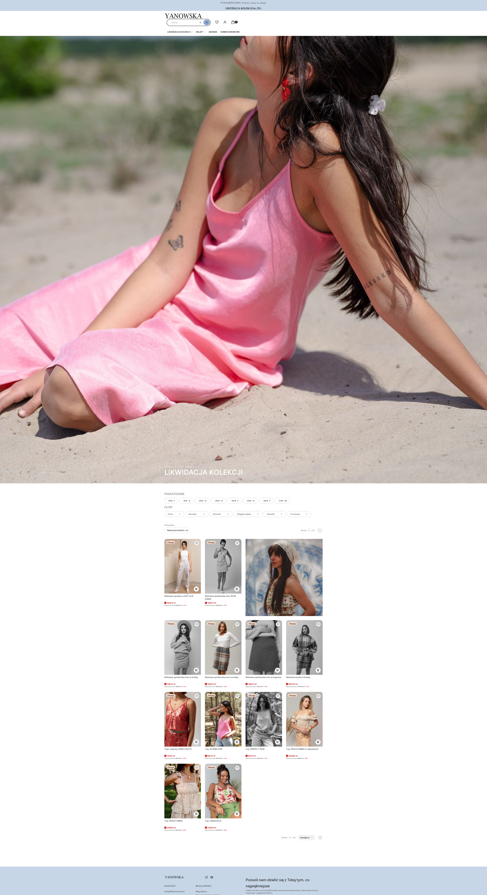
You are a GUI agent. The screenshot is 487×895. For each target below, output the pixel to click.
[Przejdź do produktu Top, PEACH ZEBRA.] (182, 791)
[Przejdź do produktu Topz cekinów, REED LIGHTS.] (182, 719)
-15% (186, 500)
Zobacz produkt (196, 589)
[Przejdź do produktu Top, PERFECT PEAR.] (264, 719)
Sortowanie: (169, 525)
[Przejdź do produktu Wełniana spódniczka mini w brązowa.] (264, 647)
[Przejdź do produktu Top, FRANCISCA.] (223, 791)
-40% (234, 500)
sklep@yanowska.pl (174, 891)
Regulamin (201, 891)
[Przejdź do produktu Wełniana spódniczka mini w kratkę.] (182, 647)
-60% (266, 500)
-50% (250, 500)
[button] (206, 22)
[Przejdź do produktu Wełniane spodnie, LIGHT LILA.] (182, 566)
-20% (202, 500)
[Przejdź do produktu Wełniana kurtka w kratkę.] (304, 647)
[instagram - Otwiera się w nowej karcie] (206, 877)
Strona (303, 530)
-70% (282, 500)
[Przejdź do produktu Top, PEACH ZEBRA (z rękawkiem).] (304, 719)
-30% (219, 500)
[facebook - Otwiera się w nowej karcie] (211, 877)
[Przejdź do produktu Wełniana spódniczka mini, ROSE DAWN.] (223, 566)
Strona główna (169, 467)
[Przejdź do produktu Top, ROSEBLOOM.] (223, 719)
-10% (171, 500)
